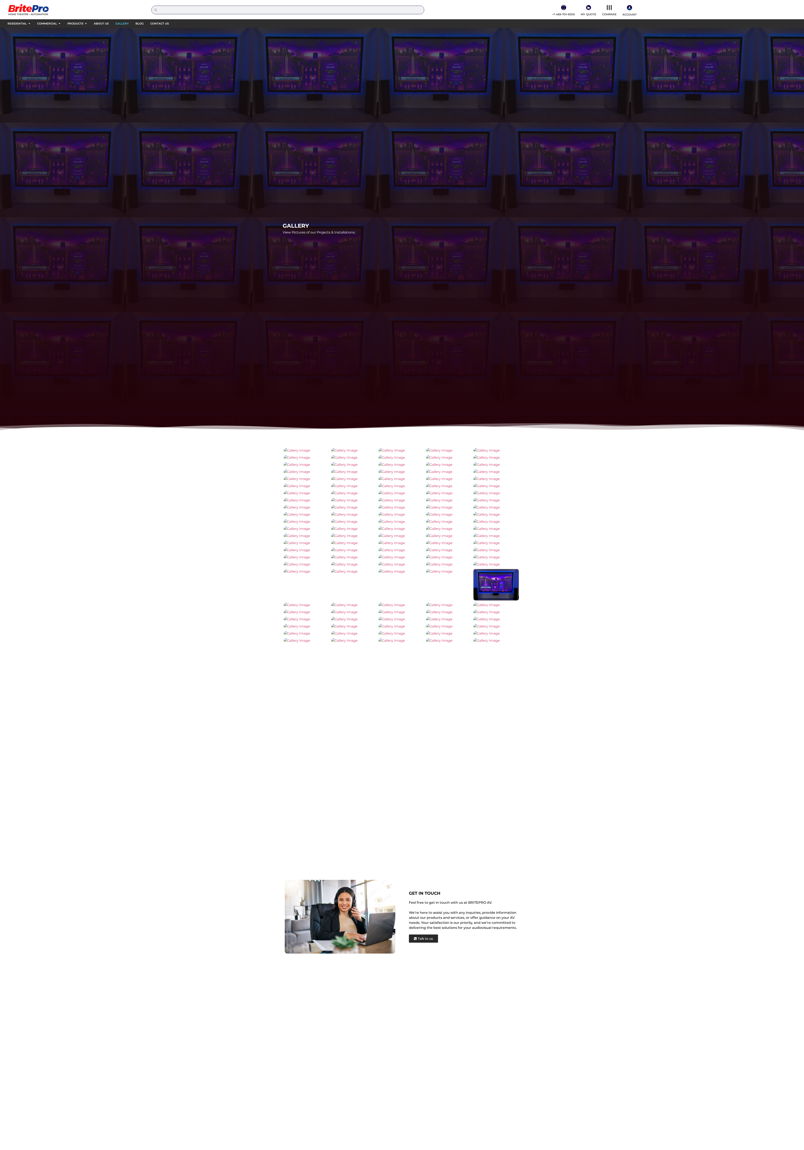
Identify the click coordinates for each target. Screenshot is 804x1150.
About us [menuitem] (101, 23)
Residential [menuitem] (17, 23)
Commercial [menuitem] (47, 23)
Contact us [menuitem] (159, 23)
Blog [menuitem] (139, 23)
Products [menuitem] (75, 23)
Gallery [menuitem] (122, 23)
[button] (29, 24)
